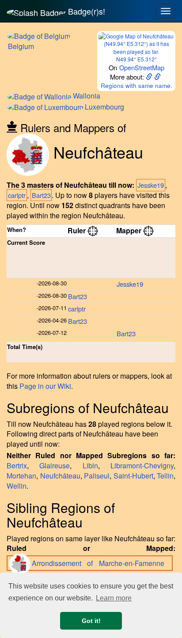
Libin (90, 465)
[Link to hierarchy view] (92, 230)
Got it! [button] (91, 620)
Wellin (17, 486)
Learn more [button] (114, 598)
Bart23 (41, 195)
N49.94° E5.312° (136, 59)
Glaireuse (54, 465)
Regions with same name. (136, 85)
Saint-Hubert (133, 476)
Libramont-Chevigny (142, 465)
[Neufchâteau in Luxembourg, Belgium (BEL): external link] (150, 76)
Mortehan (21, 476)
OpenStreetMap (141, 67)
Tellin (165, 476)
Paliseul (97, 476)
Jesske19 (150, 185)
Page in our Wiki (45, 386)
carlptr (17, 195)
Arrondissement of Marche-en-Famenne (101, 563)
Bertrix (17, 465)
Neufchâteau (60, 476)
